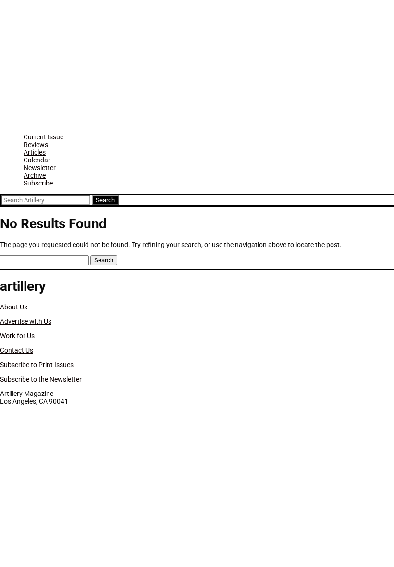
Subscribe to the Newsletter (41, 379)
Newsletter (40, 168)
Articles (35, 152)
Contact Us (16, 350)
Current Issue (43, 137)
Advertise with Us (25, 321)
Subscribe (38, 183)
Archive (35, 175)
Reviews (36, 144)
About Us (13, 307)
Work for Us (17, 336)
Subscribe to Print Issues (37, 365)
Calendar (37, 160)
